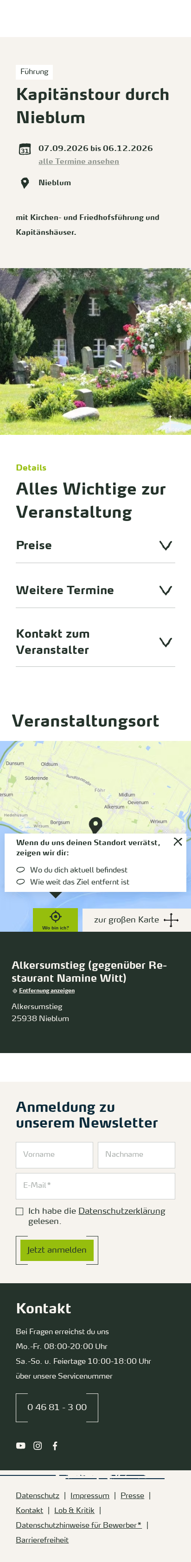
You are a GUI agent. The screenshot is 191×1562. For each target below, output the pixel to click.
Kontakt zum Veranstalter (53, 643)
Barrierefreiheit (42, 1540)
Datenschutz (37, 1496)
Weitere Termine (65, 591)
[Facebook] (55, 1446)
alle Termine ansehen (78, 162)
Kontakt (29, 1511)
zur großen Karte (126, 920)
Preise (34, 546)
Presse (132, 1496)
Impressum (89, 1496)
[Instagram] (38, 1446)
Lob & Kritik (74, 1511)
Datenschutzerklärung (122, 1211)
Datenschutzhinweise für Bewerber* (79, 1526)
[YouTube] (20, 1446)
